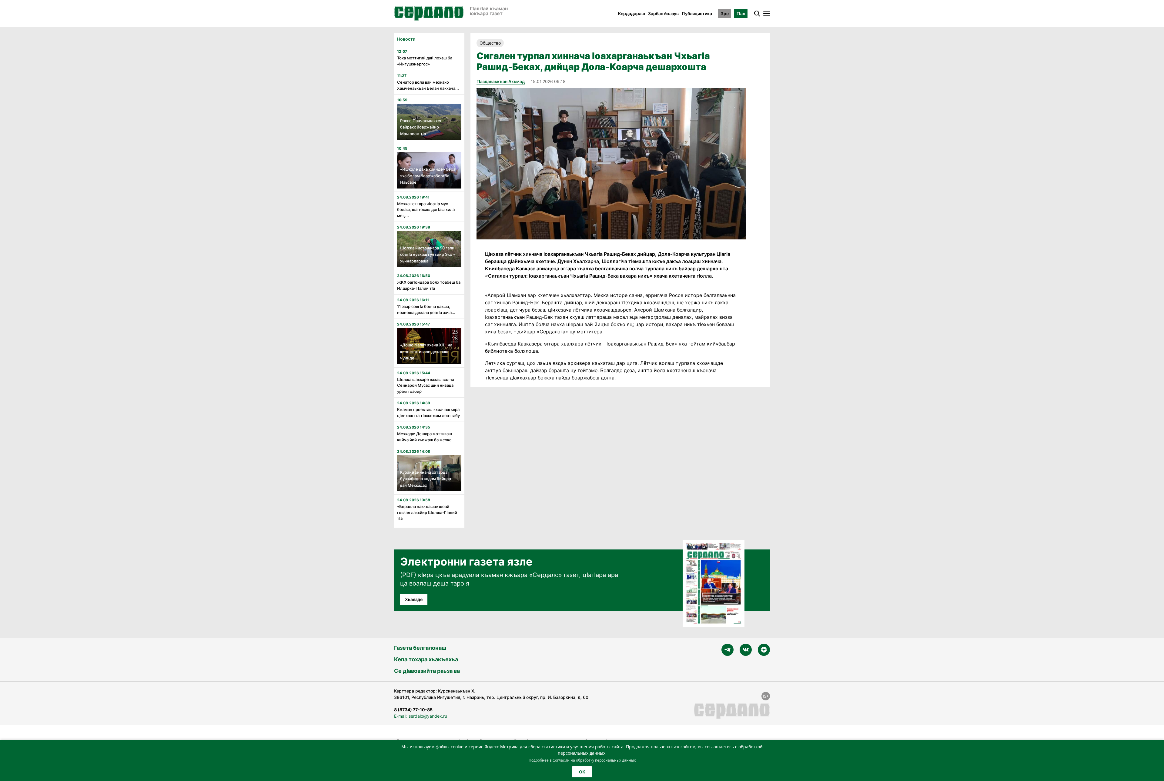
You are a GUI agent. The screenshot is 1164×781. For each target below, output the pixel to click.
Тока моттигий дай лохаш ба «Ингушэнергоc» (424, 60)
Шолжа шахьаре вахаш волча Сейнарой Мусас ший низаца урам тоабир (425, 385)
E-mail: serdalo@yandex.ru (420, 716)
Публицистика (697, 13)
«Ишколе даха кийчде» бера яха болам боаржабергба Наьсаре (427, 176)
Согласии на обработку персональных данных (594, 760)
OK (582, 772)
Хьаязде (414, 599)
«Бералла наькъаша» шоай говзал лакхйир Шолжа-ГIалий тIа (427, 512)
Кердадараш (631, 13)
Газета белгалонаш (420, 648)
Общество (490, 42)
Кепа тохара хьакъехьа (426, 659)
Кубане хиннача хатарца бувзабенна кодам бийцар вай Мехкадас (425, 479)
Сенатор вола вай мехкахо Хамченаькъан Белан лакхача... (428, 85)
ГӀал (741, 13)
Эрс (725, 13)
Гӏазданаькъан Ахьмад (501, 81)
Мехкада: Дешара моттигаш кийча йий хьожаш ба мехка (424, 436)
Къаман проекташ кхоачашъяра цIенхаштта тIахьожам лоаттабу (428, 412)
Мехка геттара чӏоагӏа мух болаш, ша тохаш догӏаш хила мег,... (426, 209)
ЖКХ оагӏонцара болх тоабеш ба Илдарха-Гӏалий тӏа (428, 285)
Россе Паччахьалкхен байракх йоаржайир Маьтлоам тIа (421, 127)
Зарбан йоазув (663, 13)
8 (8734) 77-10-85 (413, 709)
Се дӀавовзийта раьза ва (427, 671)
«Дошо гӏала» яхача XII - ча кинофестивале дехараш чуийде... (426, 351)
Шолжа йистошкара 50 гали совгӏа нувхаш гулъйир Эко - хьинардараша (427, 254)
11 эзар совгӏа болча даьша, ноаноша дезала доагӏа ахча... (426, 309)
